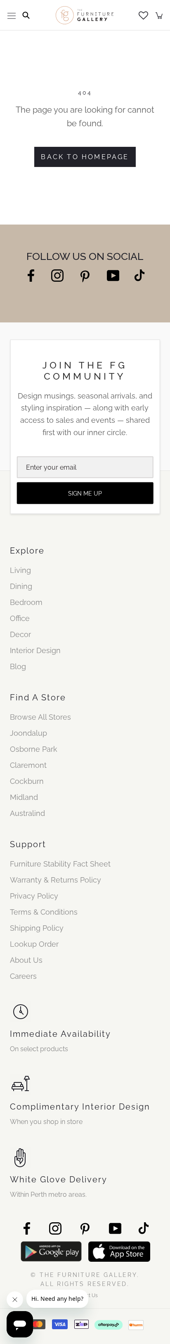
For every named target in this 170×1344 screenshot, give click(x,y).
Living (20, 570)
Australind (27, 813)
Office (20, 618)
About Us (26, 960)
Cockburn (27, 781)
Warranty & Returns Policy (55, 880)
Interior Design (35, 650)
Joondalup (28, 733)
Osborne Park (33, 749)
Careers (23, 976)
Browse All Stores (40, 717)
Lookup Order (34, 944)
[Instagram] (57, 275)
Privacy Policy (34, 896)
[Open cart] (159, 15)
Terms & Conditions (44, 912)
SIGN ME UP (85, 493)
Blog (18, 666)
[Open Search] (26, 15)
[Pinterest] (85, 276)
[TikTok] (139, 275)
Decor (20, 634)
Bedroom (26, 602)
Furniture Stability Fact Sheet (60, 864)
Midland (24, 797)
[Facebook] (31, 275)
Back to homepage (85, 157)
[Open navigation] (11, 15)
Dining (21, 586)
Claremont (28, 765)
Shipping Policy (37, 928)
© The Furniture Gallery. (85, 1279)
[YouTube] (113, 275)
